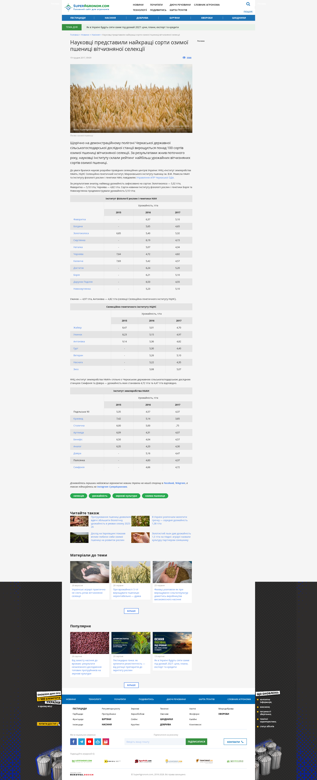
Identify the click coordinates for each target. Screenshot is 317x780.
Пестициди (78, 17)
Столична (79, 425)
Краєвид (78, 418)
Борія (76, 274)
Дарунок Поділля (83, 281)
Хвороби (207, 17)
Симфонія (79, 467)
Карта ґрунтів (178, 10)
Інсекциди (78, 724)
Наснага (78, 362)
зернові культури (126, 495)
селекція (78, 495)
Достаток (78, 267)
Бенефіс (78, 439)
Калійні (193, 719)
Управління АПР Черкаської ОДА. (155, 177)
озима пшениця (155, 495)
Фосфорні (194, 714)
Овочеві (164, 714)
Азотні (192, 708)
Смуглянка (79, 240)
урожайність (99, 495)
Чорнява (78, 254)
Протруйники (109, 714)
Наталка (78, 247)
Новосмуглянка (82, 288)
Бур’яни (175, 17)
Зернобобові (137, 714)
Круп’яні (135, 724)
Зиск (76, 369)
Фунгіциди (78, 719)
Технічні (164, 708)
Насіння (110, 17)
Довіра (77, 453)
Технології (140, 10)
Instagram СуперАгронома (112, 486)
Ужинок (77, 334)
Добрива (142, 17)
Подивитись (158, 10)
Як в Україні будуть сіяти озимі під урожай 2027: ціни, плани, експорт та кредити (133, 27)
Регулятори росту (111, 708)
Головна (74, 34)
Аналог (77, 446)
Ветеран (78, 355)
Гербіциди (78, 714)
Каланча (78, 261)
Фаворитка (79, 219)
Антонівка (79, 341)
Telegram (180, 483)
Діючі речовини (180, 4)
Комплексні (195, 724)
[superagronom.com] (86, 7)
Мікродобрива (225, 708)
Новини (138, 4)
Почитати (156, 4)
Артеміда (78, 432)
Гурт (75, 348)
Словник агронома (207, 4)
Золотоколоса (81, 233)
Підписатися (196, 741)
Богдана (78, 226)
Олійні (134, 719)
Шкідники (239, 17)
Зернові (135, 708)
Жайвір (77, 327)
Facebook (169, 483)
